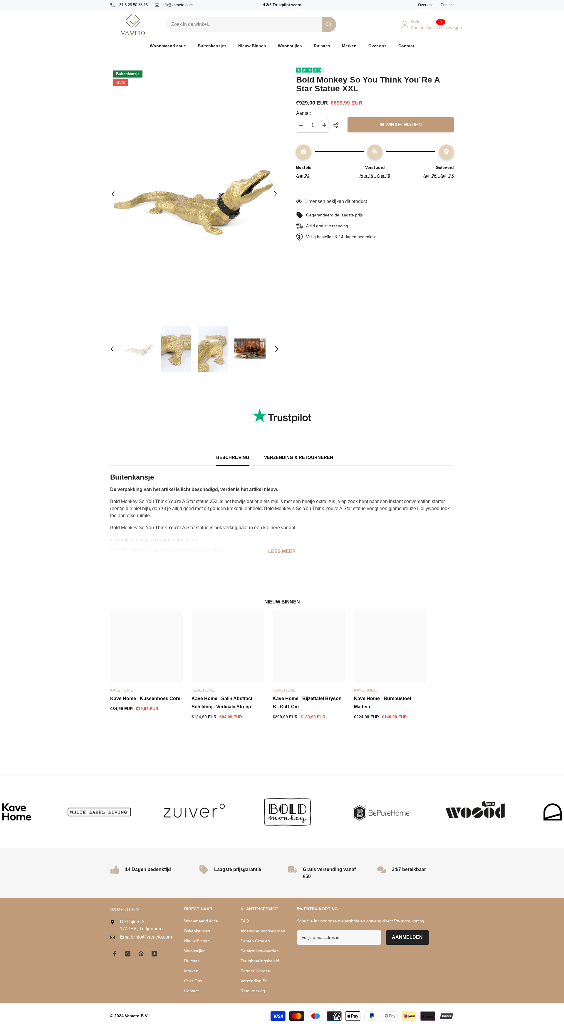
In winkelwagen (401, 124)
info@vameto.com (177, 5)
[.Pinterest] (141, 953)
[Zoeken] (251, 24)
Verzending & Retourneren (298, 457)
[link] (66, 812)
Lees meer (282, 551)
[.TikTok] (154, 953)
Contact (447, 5)
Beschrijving (232, 457)
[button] (113, 193)
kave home (121, 690)
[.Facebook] (114, 953)
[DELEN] (338, 125)
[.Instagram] (127, 953)
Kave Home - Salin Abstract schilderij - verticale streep (222, 702)
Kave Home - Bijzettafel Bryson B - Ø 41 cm (307, 702)
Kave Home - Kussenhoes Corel (146, 698)
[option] (194, 194)
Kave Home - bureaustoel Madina (382, 702)
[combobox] (244, 24)
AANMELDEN (407, 937)
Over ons (426, 5)
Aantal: (303, 112)
